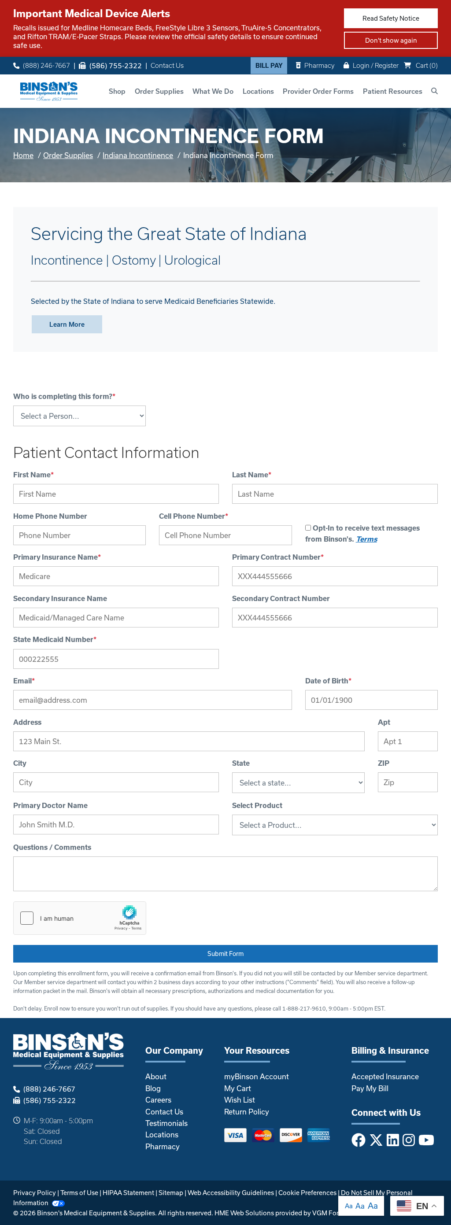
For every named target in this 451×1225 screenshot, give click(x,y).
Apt (384, 722)
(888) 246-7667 (46, 65)
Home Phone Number (50, 516)
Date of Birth (328, 681)
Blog (153, 1088)
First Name (33, 475)
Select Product (257, 805)
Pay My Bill (369, 1088)
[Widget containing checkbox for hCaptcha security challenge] (79, 918)
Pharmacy (319, 65)
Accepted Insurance (385, 1076)
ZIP (383, 763)
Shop (117, 91)
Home (23, 155)
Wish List (239, 1100)
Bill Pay (269, 65)
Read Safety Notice (390, 18)
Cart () (426, 65)
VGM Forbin (330, 1213)
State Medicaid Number (54, 639)
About (155, 1076)
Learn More (67, 324)
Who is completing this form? (64, 396)
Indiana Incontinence (138, 155)
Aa (349, 1206)
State (241, 763)
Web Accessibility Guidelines (231, 1192)
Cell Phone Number (193, 516)
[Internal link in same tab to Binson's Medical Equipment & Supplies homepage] (49, 90)
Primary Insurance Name (57, 557)
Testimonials (166, 1123)
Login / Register (376, 65)
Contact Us (167, 65)
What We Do (212, 91)
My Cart (237, 1088)
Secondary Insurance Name (60, 598)
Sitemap (171, 1192)
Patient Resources (392, 91)
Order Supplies (159, 91)
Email (24, 681)
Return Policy (246, 1111)
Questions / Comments (52, 847)
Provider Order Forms (318, 91)
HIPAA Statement (128, 1192)
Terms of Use (79, 1192)
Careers (158, 1100)
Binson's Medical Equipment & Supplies (96, 1213)
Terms (366, 539)
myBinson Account (256, 1076)
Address (27, 722)
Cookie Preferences (307, 1192)
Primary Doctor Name (50, 805)
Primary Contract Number (278, 557)
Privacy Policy (34, 1192)
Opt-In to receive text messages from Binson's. (362, 533)
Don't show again (391, 40)
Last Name (251, 475)
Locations (258, 91)
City (19, 763)
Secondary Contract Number (281, 598)
